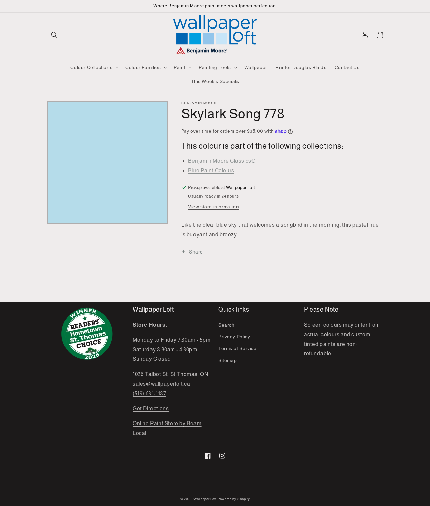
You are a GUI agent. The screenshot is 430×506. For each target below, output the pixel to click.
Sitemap (227, 360)
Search (226, 325)
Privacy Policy (234, 336)
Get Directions (151, 408)
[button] (54, 34)
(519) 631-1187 (149, 393)
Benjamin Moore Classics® (222, 161)
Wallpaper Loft (205, 499)
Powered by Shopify (234, 499)
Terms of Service (237, 348)
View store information (213, 206)
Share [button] (196, 252)
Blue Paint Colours (211, 170)
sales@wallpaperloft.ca (161, 384)
